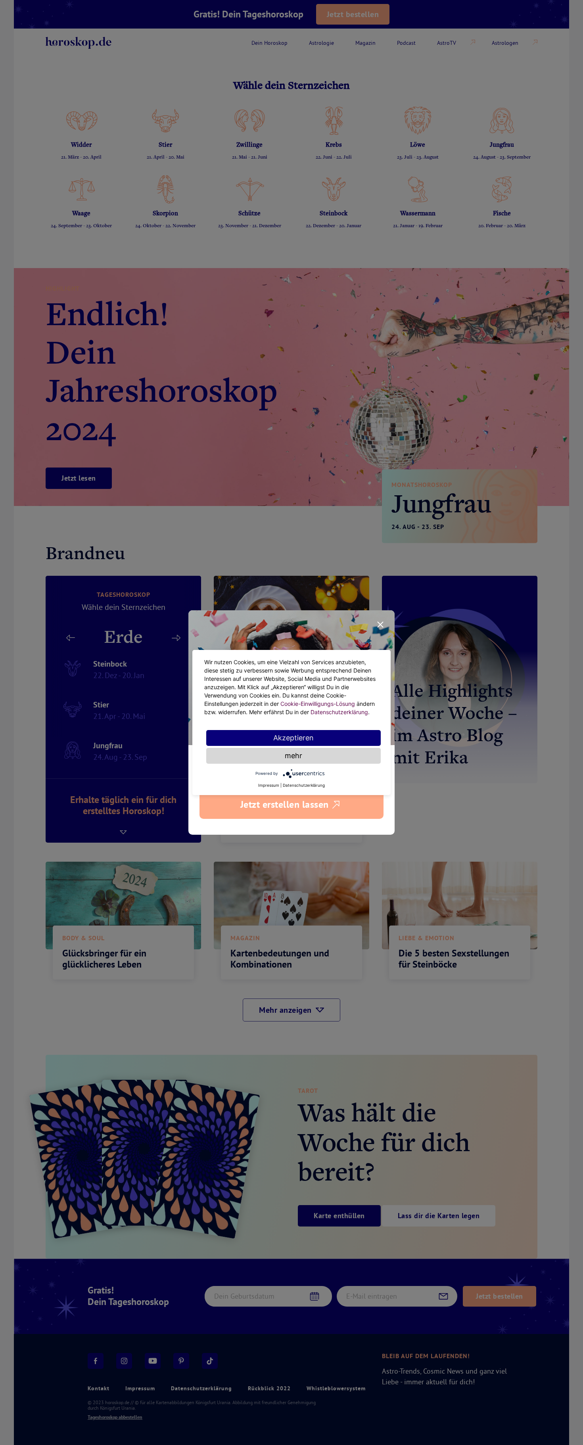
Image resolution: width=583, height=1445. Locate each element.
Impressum (268, 785)
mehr (293, 755)
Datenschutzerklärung (339, 712)
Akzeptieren (293, 738)
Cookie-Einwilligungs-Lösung (317, 703)
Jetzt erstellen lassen (284, 804)
